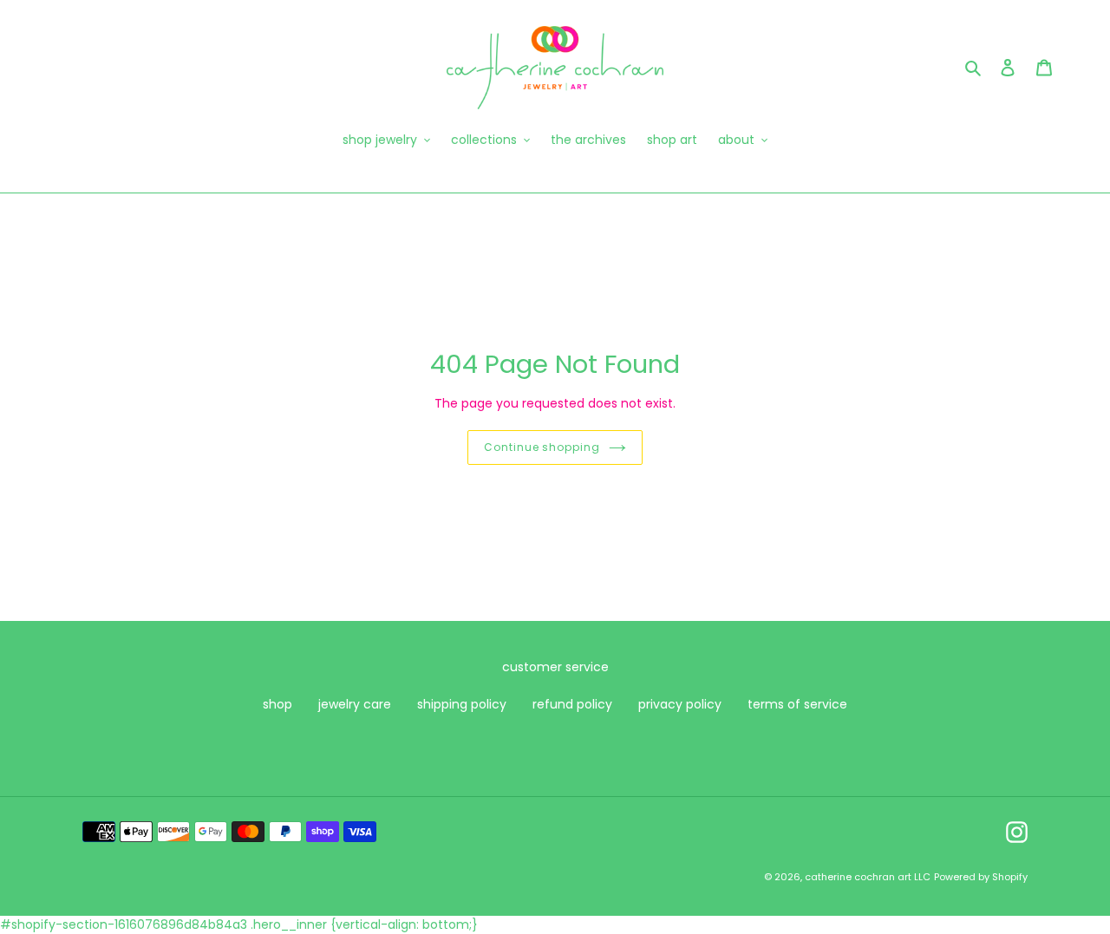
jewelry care (354, 704)
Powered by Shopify (981, 877)
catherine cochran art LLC (867, 877)
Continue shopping (542, 447)
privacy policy (680, 704)
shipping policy (461, 704)
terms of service (797, 704)
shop (277, 704)
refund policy (572, 704)
